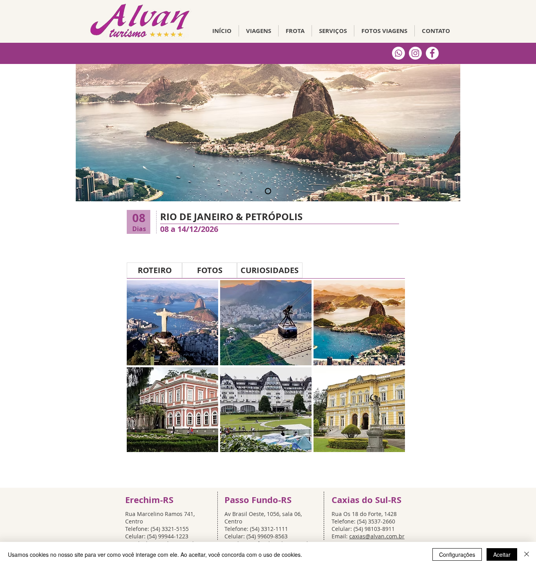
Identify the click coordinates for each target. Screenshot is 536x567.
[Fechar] (526, 554)
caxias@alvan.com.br (377, 536)
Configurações (457, 554)
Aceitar (501, 554)
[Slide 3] (268, 191)
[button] (172, 322)
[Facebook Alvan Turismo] (432, 53)
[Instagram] (415, 53)
